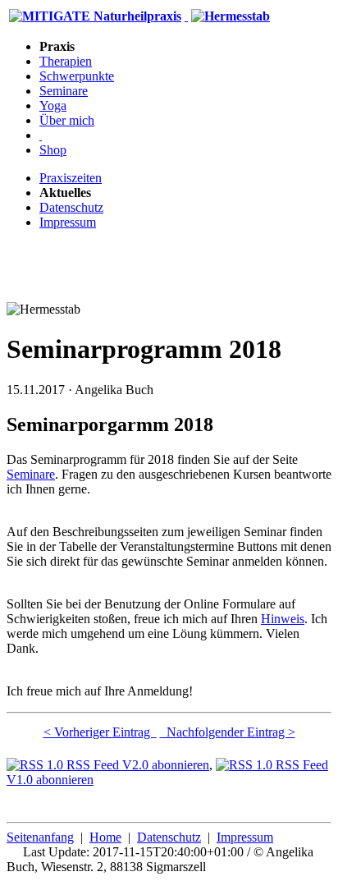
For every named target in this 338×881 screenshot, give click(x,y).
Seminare (63, 91)
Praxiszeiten (70, 178)
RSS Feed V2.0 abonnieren (136, 765)
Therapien (65, 61)
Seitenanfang (40, 837)
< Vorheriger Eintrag (100, 732)
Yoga (52, 105)
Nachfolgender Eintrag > (227, 732)
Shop (52, 150)
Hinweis (282, 619)
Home (105, 837)
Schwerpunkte (76, 76)
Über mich (66, 120)
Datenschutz (71, 207)
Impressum (67, 222)
